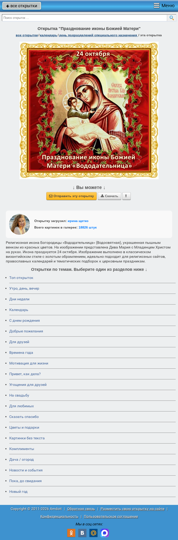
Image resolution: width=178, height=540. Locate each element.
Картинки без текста (27, 438)
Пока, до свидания (25, 481)
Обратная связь (81, 509)
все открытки (21, 5)
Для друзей (19, 342)
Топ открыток (21, 277)
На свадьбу (19, 395)
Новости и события (26, 470)
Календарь (48, 35)
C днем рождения (24, 320)
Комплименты (21, 449)
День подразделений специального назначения (98, 35)
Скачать (109, 196)
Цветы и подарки (24, 427)
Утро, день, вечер (24, 288)
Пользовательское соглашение (111, 516)
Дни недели (19, 299)
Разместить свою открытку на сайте (132, 509)
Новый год (18, 491)
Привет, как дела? (25, 374)
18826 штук (88, 227)
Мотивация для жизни (28, 363)
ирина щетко (78, 221)
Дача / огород (21, 459)
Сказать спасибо (24, 416)
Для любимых (21, 406)
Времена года (21, 352)
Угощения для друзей (28, 384)
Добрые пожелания (26, 331)
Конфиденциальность (59, 516)
